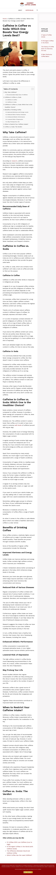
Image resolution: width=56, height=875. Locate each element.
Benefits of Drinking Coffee (13, 109)
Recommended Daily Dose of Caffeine (17, 94)
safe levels (18, 425)
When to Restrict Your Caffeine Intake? (16, 124)
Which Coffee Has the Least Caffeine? (19, 855)
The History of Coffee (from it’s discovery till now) (47, 48)
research (14, 161)
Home (5, 18)
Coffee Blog (29, 10)
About (20, 10)
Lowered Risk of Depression (15, 119)
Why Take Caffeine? (11, 92)
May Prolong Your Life (14, 121)
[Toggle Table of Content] (31, 89)
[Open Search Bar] (37, 10)
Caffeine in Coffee (12, 99)
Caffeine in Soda (12, 102)
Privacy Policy (34, 869)
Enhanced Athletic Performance (16, 117)
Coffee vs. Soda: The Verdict (13, 126)
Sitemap (39, 869)
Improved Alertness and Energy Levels (17, 112)
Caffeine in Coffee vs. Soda (13, 97)
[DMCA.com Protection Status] (28, 872)
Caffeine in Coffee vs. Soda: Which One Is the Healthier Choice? (18, 106)
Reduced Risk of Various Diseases (17, 114)
